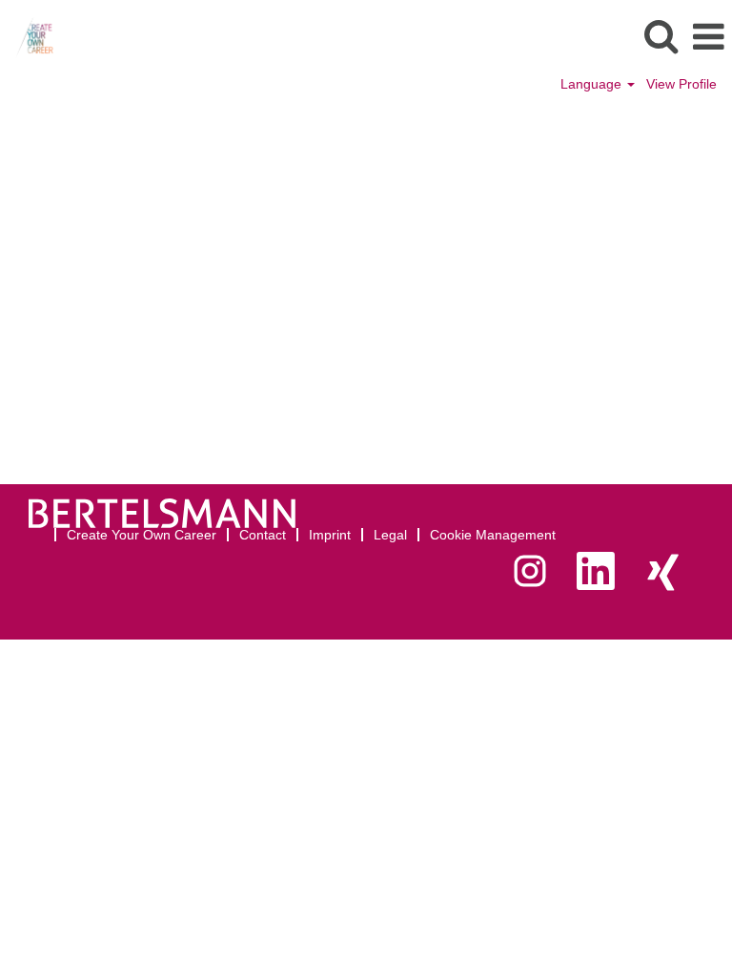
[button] (708, 37)
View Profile (681, 84)
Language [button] (592, 84)
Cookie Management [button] (493, 534)
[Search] (660, 36)
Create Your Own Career (141, 534)
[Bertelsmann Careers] (27, 36)
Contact (262, 534)
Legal (390, 534)
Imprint (330, 534)
